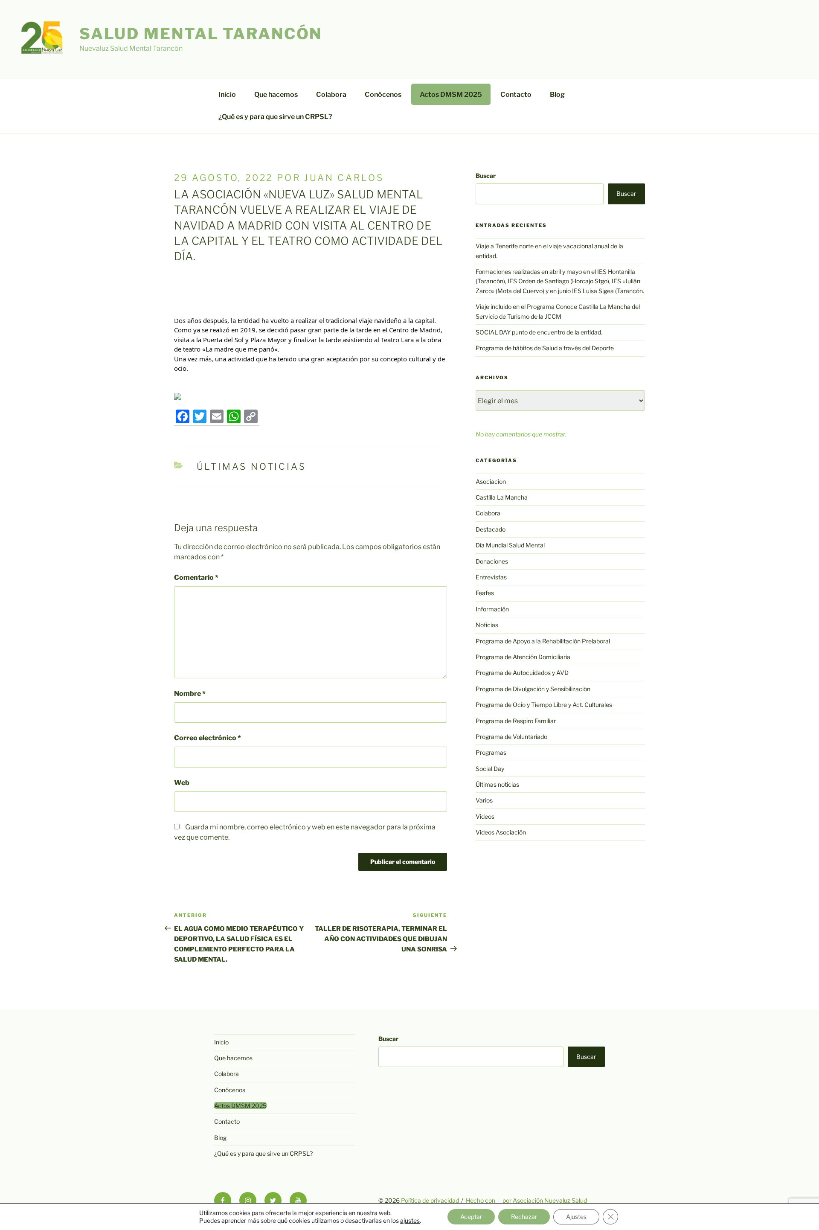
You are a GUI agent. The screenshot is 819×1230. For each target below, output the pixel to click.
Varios (484, 800)
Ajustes (576, 1216)
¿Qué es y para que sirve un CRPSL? (275, 117)
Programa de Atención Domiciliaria (523, 656)
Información (492, 609)
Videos (485, 816)
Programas (491, 752)
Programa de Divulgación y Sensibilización (533, 688)
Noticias (487, 624)
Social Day (490, 768)
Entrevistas (491, 577)
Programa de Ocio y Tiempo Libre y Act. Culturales (544, 704)
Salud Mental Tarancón (200, 33)
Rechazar (524, 1216)
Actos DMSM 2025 (451, 94)
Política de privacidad (430, 1200)
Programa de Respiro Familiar (516, 720)
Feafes (485, 592)
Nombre (190, 693)
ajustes (410, 1220)
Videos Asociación (501, 832)
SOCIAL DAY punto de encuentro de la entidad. (539, 332)
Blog (557, 94)
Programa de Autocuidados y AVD (522, 672)
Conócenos (383, 94)
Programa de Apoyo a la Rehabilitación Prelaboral (543, 641)
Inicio (227, 94)
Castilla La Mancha (502, 497)
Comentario (196, 577)
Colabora (331, 94)
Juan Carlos (343, 177)
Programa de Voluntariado (511, 736)
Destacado (490, 529)
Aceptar (471, 1216)
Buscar (486, 175)
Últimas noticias (251, 466)
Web (181, 783)
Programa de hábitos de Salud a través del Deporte (545, 348)
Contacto (515, 94)
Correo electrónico (207, 738)
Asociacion (491, 481)
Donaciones (492, 561)
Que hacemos (276, 94)
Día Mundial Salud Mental (510, 545)
